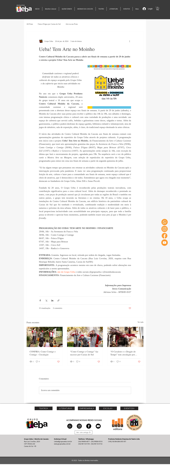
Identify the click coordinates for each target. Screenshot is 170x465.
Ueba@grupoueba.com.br (63, 441)
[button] (158, 8)
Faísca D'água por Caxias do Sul (49, 24)
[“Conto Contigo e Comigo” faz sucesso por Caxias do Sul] (85, 337)
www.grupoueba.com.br (62, 444)
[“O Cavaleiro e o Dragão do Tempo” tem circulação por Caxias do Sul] (125, 337)
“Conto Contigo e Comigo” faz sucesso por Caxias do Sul (84, 353)
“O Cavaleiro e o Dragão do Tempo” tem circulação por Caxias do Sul (123, 353)
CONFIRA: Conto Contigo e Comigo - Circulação (43, 353)
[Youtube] (164, 242)
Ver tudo (140, 322)
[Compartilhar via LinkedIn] (52, 300)
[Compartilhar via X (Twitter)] (46, 300)
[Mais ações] (129, 41)
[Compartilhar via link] (58, 300)
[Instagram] (164, 229)
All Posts (30, 24)
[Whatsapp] (164, 222)
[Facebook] (164, 235)
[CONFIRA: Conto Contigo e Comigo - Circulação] (45, 337)
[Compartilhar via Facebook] (40, 300)
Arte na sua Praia (72, 24)
